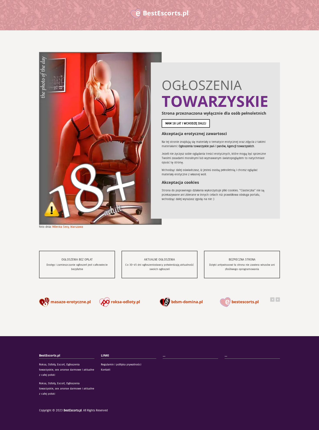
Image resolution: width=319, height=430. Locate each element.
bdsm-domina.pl (186, 301)
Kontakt (105, 369)
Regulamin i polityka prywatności (121, 364)
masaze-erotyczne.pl (70, 301)
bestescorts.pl (244, 301)
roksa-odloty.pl (125, 301)
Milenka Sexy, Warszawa (67, 227)
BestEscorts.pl (73, 410)
